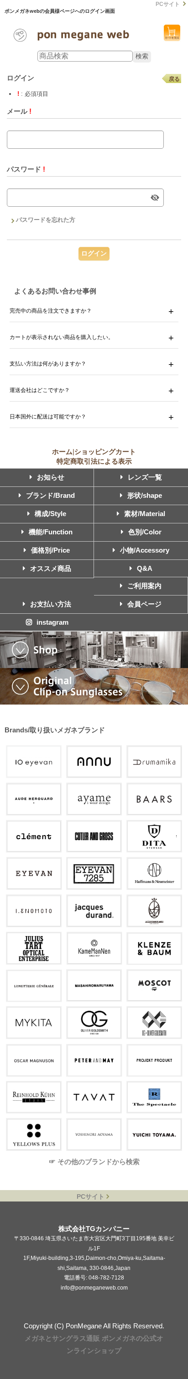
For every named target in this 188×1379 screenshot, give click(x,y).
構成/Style (50, 513)
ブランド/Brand (50, 495)
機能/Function (51, 532)
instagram (52, 622)
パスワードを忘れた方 (45, 219)
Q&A (144, 568)
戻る (174, 79)
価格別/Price (50, 550)
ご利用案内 (144, 586)
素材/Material (144, 513)
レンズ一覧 (145, 477)
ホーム (62, 451)
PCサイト (168, 4)
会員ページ (144, 604)
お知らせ (50, 477)
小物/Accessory (144, 550)
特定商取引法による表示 (94, 461)
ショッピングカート (172, 33)
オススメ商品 (50, 568)
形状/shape (144, 495)
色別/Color (145, 532)
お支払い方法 (50, 604)
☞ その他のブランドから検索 (94, 1161)
